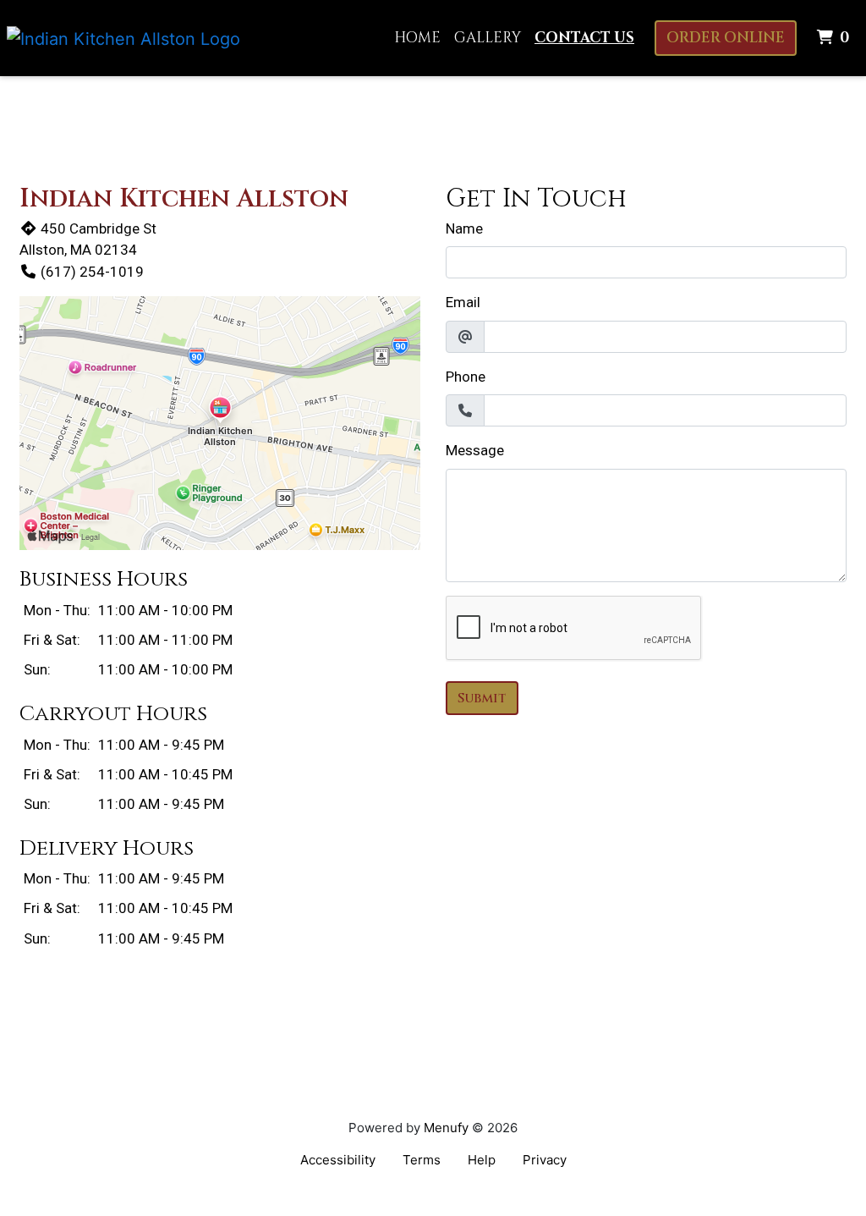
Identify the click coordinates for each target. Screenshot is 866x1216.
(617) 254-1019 (92, 271)
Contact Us (584, 37)
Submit (482, 698)
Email (463, 302)
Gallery (487, 37)
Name (464, 228)
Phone (465, 376)
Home (417, 37)
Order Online (725, 37)
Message (475, 450)
